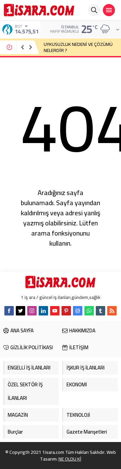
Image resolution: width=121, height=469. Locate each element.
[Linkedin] (43, 310)
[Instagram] (32, 310)
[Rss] (112, 310)
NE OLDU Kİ (69, 458)
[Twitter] (20, 310)
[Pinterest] (66, 310)
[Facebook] (9, 310)
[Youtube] (54, 310)
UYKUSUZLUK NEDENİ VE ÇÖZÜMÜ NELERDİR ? (78, 47)
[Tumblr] (100, 310)
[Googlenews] (77, 310)
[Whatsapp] (89, 310)
